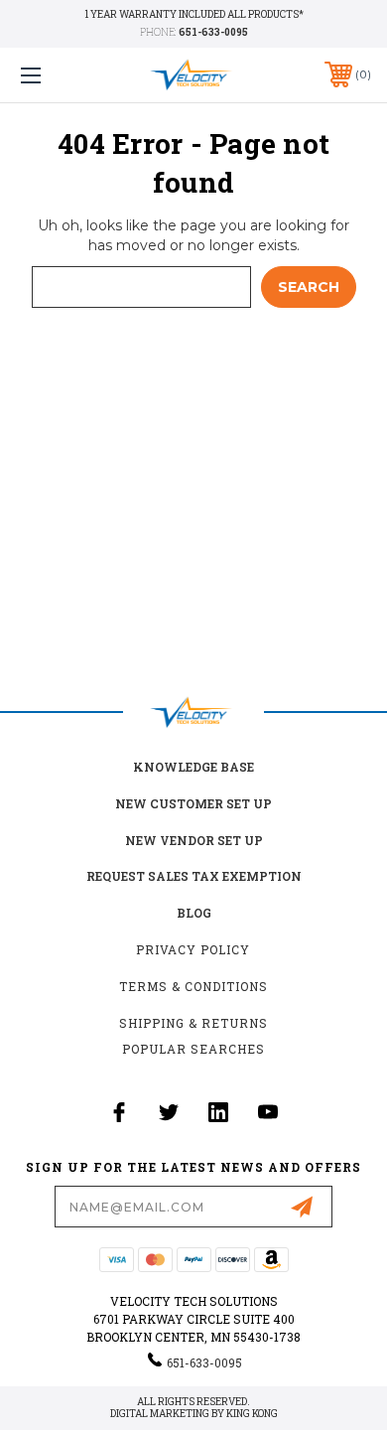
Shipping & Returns (193, 1023)
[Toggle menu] (55, 75)
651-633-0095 (213, 32)
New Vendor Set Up (194, 840)
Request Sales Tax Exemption (194, 876)
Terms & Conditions (193, 986)
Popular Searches (193, 1049)
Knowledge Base (193, 767)
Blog (194, 913)
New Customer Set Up (193, 803)
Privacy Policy (193, 949)
